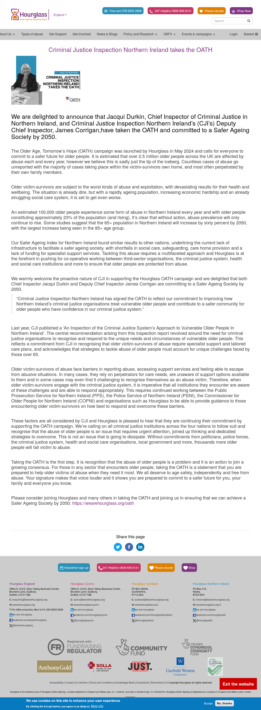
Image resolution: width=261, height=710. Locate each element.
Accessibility (56, 682)
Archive (83, 682)
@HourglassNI (204, 620)
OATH (168, 34)
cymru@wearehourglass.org (89, 599)
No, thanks (224, 703)
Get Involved (82, 34)
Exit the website (238, 684)
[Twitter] (118, 546)
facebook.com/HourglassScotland (153, 614)
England (59, 15)
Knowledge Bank (124, 682)
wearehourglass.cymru (86, 604)
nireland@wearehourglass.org (213, 599)
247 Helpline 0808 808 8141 (173, 11)
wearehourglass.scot (146, 604)
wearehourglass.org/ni (208, 604)
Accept (208, 703)
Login (234, 34)
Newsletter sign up (76, 568)
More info (97, 706)
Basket (249, 34)
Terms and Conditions (101, 682)
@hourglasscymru (84, 620)
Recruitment (157, 682)
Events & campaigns (197, 34)
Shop (191, 568)
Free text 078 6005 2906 (125, 11)
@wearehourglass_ (23, 625)
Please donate (214, 11)
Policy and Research (139, 34)
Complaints (142, 682)
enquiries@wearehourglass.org (29, 599)
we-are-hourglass (22, 614)
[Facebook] (129, 546)
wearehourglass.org (24, 604)
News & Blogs (107, 34)
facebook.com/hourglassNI (211, 614)
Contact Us (71, 682)
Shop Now (244, 11)
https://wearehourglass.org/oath (103, 503)
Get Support (57, 34)
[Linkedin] (140, 546)
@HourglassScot (144, 620)
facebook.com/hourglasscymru (90, 614)
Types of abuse (32, 34)
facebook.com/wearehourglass (29, 620)
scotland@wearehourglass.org (152, 599)
